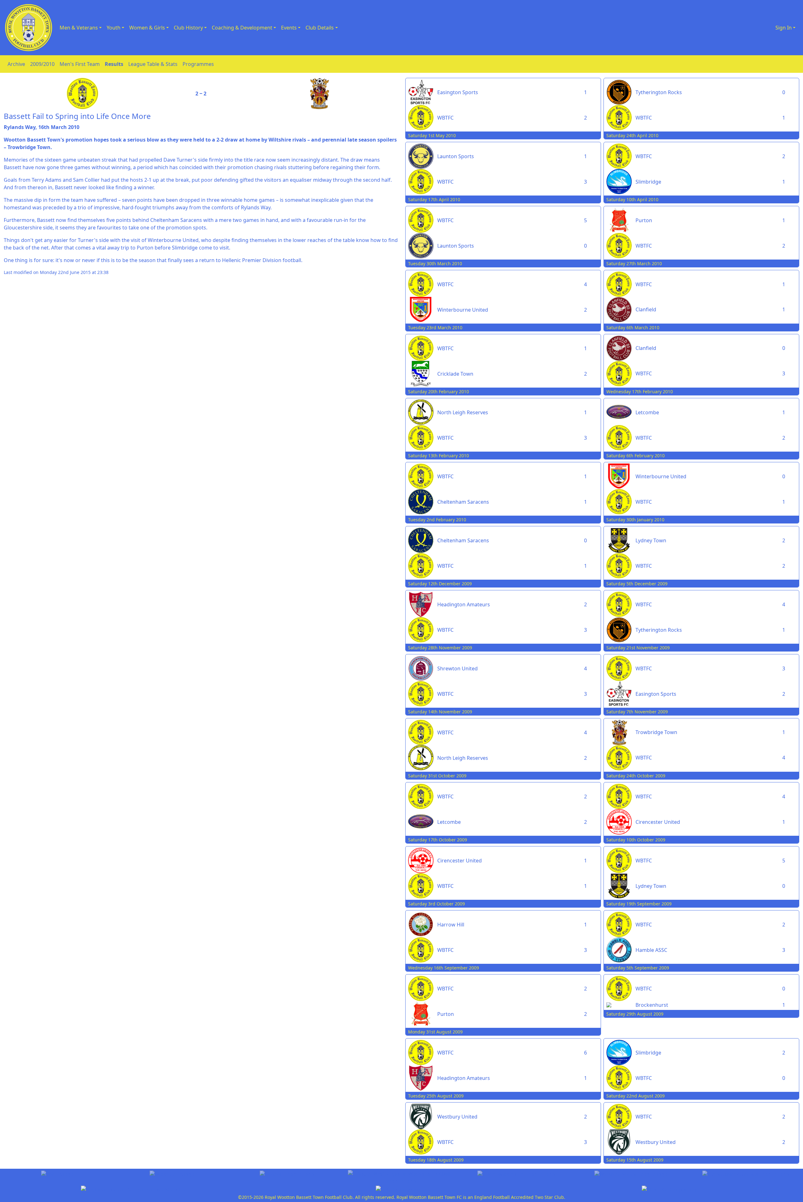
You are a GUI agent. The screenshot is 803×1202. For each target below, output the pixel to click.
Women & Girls (147, 27)
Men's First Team (80, 64)
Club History (188, 27)
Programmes (198, 64)
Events (289, 27)
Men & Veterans (79, 27)
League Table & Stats (153, 64)
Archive (16, 64)
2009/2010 (42, 64)
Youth (113, 27)
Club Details (320, 27)
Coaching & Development (242, 27)
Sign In (783, 27)
